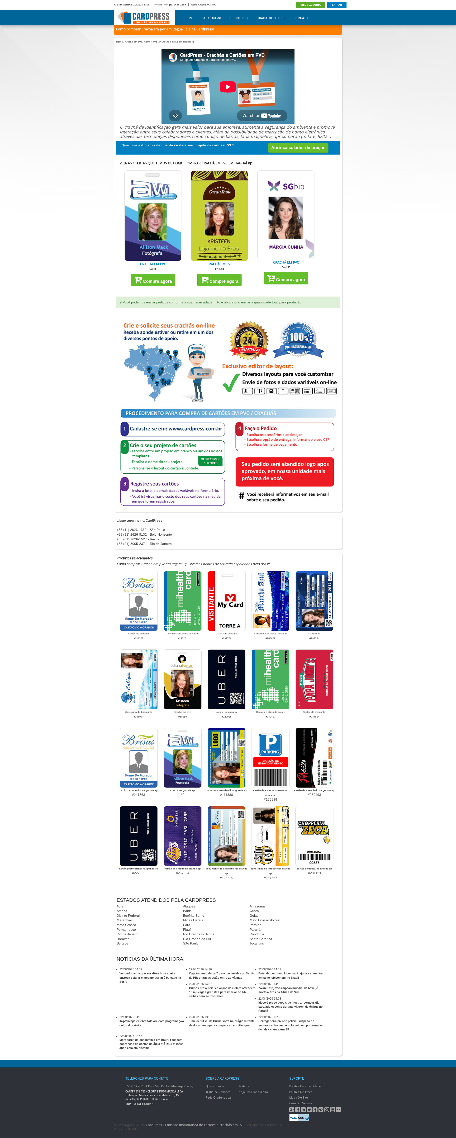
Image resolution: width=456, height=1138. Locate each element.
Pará (186, 925)
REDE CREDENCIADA (203, 4)
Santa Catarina (261, 939)
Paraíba (255, 925)
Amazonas (258, 906)
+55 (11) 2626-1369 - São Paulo (141, 530)
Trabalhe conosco (218, 1092)
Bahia (187, 911)
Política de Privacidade (305, 1086)
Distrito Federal (128, 915)
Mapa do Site (298, 1098)
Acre (120, 906)
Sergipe (122, 943)
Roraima (123, 939)
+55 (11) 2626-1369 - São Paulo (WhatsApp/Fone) (159, 1086)
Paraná (255, 929)
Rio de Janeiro (127, 934)
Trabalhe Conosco (272, 18)
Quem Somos (215, 1086)
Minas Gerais (193, 920)
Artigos (244, 1086)
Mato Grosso (126, 925)
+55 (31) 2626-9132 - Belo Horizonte (144, 534)
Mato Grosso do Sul (265, 920)
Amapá (122, 911)
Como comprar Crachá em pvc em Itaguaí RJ (169, 41)
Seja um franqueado (253, 1092)
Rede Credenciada (218, 1098)
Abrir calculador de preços (298, 147)
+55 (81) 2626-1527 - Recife (138, 539)
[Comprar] (152, 215)
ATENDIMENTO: (123, 4)
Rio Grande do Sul (197, 939)
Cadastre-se (211, 18)
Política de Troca (301, 1092)
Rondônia (257, 934)
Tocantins (257, 943)
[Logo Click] (144, 17)
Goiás (254, 915)
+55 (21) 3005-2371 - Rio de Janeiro (144, 544)
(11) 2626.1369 (177, 4)
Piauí (187, 929)
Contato (301, 18)
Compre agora (157, 281)
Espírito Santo (193, 915)
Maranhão (124, 920)
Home (189, 18)
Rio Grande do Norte (198, 934)
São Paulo (191, 943)
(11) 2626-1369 (141, 4)
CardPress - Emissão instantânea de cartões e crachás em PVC (195, 1125)
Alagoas (189, 906)
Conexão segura (300, 1103)
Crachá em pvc (133, 41)
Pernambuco (126, 929)
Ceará (254, 911)
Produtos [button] (237, 18)
